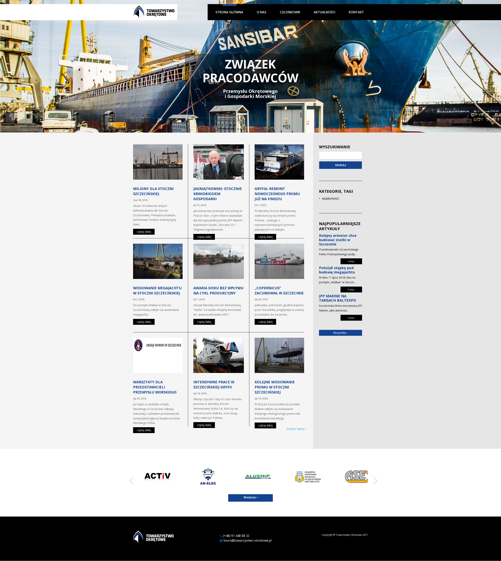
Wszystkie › (340, 333)
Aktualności (324, 12)
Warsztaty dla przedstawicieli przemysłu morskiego (155, 387)
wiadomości (330, 198)
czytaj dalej (144, 231)
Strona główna (229, 12)
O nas (261, 12)
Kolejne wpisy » (296, 429)
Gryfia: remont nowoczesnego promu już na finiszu (277, 193)
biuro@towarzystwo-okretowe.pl (247, 540)
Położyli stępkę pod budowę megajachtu (337, 270)
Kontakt (356, 12)
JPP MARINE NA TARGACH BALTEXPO (337, 298)
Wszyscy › (251, 497)
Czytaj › (351, 261)
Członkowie (290, 12)
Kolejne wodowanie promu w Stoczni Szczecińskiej (275, 387)
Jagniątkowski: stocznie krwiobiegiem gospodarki (217, 193)
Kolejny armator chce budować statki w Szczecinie (338, 239)
